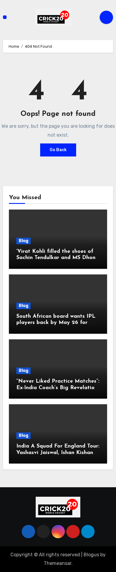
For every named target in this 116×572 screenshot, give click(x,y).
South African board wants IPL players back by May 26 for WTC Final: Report (55, 323)
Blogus (91, 554)
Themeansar (57, 563)
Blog (23, 240)
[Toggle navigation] (5, 17)
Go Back (58, 149)
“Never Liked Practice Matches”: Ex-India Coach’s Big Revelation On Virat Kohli (57, 388)
